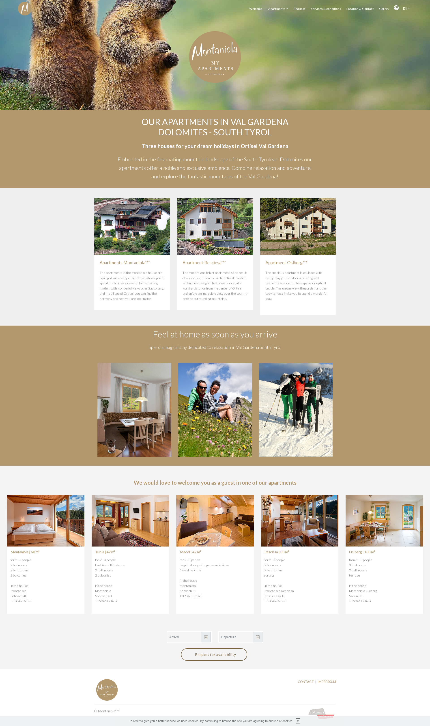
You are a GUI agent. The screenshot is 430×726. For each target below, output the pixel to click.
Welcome (256, 9)
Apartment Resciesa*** (204, 262)
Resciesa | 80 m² (276, 552)
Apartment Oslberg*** (286, 262)
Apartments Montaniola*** (125, 262)
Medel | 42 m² (190, 552)
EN (404, 8)
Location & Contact (360, 9)
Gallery (383, 9)
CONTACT (306, 682)
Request (299, 9)
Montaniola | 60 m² (25, 552)
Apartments (276, 9)
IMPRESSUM (327, 682)
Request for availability (215, 654)
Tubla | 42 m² (105, 552)
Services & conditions (325, 9)
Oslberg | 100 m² (362, 552)
